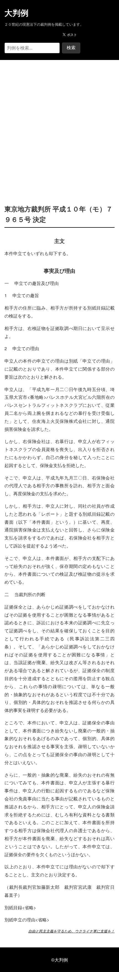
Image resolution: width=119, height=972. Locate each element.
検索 (71, 47)
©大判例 (59, 960)
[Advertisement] (59, 123)
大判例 (16, 13)
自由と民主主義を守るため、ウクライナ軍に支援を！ (71, 931)
